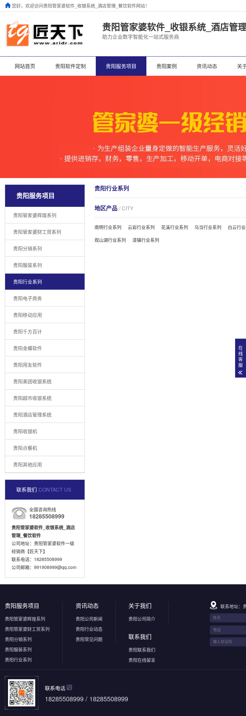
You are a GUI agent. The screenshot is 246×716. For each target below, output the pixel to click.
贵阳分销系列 (27, 248)
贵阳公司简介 (141, 618)
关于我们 (140, 605)
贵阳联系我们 (141, 649)
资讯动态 (207, 66)
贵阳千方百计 (27, 331)
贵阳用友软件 (27, 364)
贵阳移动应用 (27, 314)
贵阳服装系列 (27, 264)
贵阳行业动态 (89, 629)
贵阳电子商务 (27, 298)
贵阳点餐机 (25, 447)
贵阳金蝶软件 (27, 348)
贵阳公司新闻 (89, 618)
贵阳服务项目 (121, 66)
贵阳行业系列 (27, 281)
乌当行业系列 (207, 227)
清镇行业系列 (145, 240)
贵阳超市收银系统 (32, 397)
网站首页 (25, 66)
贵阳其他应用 (27, 464)
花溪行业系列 (174, 227)
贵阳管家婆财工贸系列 (37, 231)
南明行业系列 (107, 227)
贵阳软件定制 (70, 66)
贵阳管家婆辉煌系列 (34, 215)
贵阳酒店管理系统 (32, 414)
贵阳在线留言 (141, 660)
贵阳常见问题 (89, 639)
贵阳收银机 (25, 431)
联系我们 (140, 636)
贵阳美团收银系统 (32, 381)
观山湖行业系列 (110, 240)
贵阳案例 (166, 66)
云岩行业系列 (141, 227)
